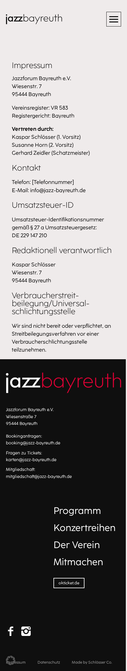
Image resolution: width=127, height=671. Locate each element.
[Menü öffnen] (113, 19)
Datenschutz (49, 662)
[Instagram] (26, 631)
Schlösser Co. (100, 662)
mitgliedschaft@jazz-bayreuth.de (39, 476)
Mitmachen (78, 562)
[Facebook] (10, 631)
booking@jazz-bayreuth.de (33, 443)
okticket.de (68, 583)
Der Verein (76, 544)
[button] (10, 660)
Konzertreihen (84, 527)
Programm (77, 510)
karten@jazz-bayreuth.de (31, 459)
